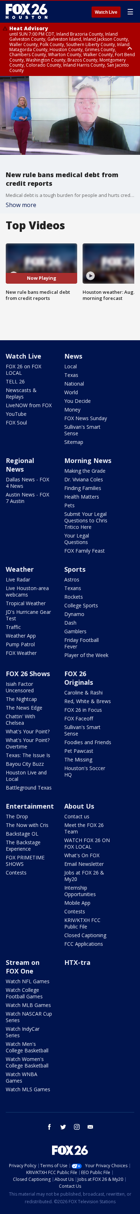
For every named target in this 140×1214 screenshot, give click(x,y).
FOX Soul (16, 422)
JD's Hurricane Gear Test (28, 615)
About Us (79, 806)
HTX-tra (77, 962)
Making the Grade (85, 470)
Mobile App (77, 902)
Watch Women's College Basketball (27, 1062)
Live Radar (18, 579)
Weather (20, 569)
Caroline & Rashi (83, 692)
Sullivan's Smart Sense (82, 430)
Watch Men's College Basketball (27, 1047)
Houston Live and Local (26, 775)
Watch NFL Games (28, 981)
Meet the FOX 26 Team (84, 828)
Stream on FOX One (22, 966)
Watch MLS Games (28, 1089)
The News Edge (24, 707)
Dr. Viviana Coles (83, 479)
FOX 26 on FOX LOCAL (23, 369)
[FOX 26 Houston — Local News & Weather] (26, 11)
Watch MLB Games (28, 1005)
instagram (77, 1127)
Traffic (13, 627)
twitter (63, 1127)
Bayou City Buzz (25, 763)
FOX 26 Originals (78, 678)
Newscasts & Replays (21, 393)
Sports (74, 569)
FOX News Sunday (85, 418)
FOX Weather (21, 652)
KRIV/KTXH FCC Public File (82, 923)
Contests (16, 872)
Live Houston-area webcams (27, 591)
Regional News (20, 464)
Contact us (76, 816)
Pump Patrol (20, 644)
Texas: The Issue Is (28, 755)
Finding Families (82, 488)
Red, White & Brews (87, 701)
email (90, 1127)
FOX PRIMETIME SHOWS (25, 860)
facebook (49, 1127)
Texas (71, 375)
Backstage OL (22, 833)
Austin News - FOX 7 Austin (27, 497)
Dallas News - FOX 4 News (27, 482)
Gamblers (75, 631)
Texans (72, 588)
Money (72, 409)
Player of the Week (86, 655)
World (71, 392)
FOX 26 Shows (28, 673)
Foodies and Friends (87, 742)
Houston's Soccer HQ (84, 771)
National (74, 383)
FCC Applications (83, 943)
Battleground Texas (29, 787)
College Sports (81, 605)
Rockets (73, 596)
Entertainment (30, 806)
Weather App (21, 635)
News (73, 356)
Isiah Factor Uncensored (20, 687)
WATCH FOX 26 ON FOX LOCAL (87, 843)
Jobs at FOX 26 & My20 (84, 875)
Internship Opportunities (80, 891)
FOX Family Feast (84, 550)
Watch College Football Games (24, 993)
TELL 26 (15, 381)
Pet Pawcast (78, 750)
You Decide (77, 400)
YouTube (16, 413)
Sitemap (73, 442)
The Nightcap (21, 699)
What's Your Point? (28, 731)
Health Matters (81, 496)
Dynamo (74, 614)
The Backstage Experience (23, 845)
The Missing (78, 759)
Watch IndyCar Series (22, 1032)
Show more (21, 205)
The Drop (17, 816)
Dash (70, 622)
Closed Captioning (85, 935)
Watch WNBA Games (21, 1077)
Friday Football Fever (81, 643)
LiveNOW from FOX (29, 405)
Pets (69, 505)
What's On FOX (81, 855)
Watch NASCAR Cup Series (29, 1017)
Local (70, 366)
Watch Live (106, 12)
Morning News (87, 460)
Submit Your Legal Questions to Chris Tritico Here (85, 520)
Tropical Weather (26, 603)
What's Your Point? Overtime (28, 743)
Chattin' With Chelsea (20, 719)
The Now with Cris (27, 825)
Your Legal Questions (76, 538)
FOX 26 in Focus (83, 709)
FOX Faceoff (78, 718)
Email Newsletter (84, 863)
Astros (71, 579)
